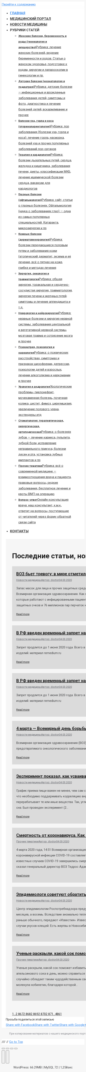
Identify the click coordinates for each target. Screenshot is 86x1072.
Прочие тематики (27, 841)
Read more (22, 614)
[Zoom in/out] (16, 1048)
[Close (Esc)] (3, 1048)
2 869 (34, 1014)
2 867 (19, 1014)
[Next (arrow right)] (7, 1056)
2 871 (49, 1014)
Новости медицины (28, 580)
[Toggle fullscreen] (11, 1048)
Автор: (50, 580)
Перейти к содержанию (19, 4)
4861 (58, 1014)
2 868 (27, 1014)
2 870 (42, 1014)
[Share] (7, 1048)
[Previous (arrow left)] (3, 1056)
